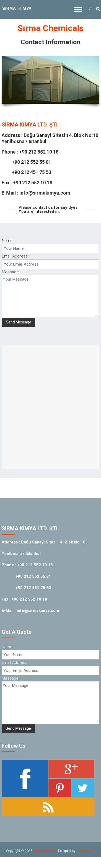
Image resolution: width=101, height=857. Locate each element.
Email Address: (15, 256)
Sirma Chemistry (45, 851)
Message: (11, 272)
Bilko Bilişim (85, 851)
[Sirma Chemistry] (17, 8)
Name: (7, 240)
